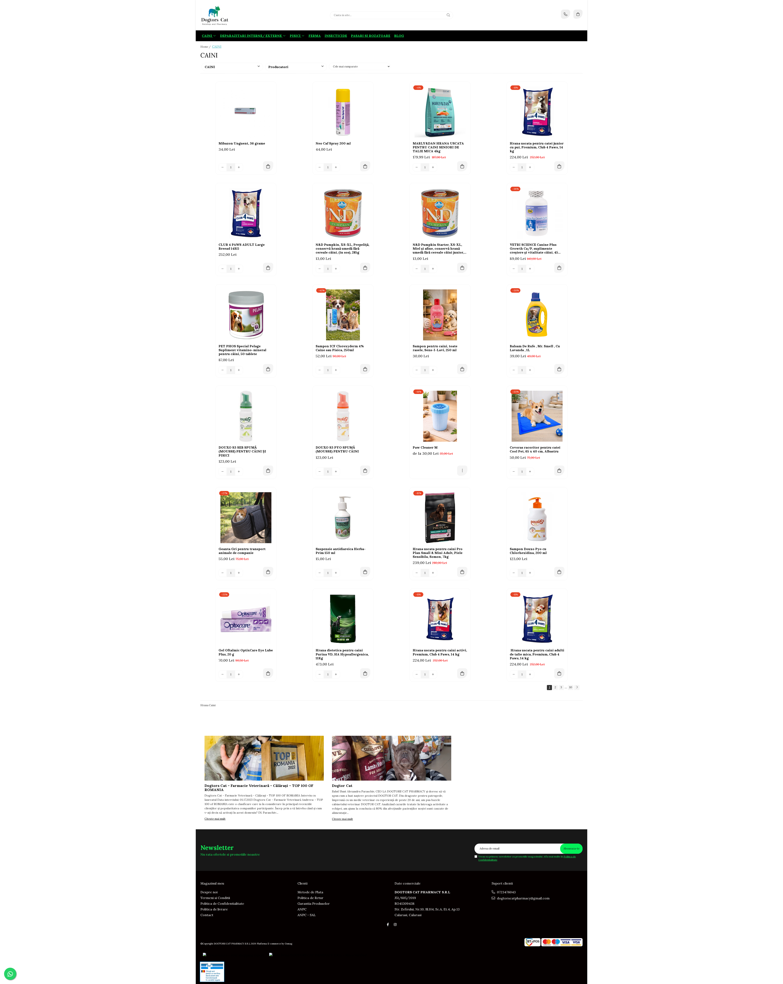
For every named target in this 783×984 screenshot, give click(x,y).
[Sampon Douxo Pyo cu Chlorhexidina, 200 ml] (537, 517)
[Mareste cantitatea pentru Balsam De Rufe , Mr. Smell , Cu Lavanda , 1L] (530, 370)
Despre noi (209, 892)
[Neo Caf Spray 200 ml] (343, 112)
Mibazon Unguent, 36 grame (242, 143)
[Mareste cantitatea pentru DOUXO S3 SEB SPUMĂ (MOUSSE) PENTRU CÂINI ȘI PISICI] (239, 472)
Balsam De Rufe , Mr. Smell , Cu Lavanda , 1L (535, 348)
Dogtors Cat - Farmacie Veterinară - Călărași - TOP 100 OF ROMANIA (259, 787)
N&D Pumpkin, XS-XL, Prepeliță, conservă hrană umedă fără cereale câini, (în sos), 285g (342, 248)
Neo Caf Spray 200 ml (333, 143)
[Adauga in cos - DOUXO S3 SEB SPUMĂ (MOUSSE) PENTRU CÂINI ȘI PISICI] (268, 471)
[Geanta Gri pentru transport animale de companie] (246, 517)
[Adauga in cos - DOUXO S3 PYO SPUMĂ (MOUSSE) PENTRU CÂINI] (365, 471)
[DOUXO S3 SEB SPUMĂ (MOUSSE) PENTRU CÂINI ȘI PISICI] (246, 416)
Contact (206, 915)
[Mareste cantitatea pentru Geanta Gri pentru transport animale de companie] (239, 573)
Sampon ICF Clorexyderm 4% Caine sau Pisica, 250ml (340, 348)
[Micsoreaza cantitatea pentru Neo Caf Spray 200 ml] (320, 167)
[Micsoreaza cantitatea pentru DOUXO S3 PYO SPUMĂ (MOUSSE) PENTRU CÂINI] (320, 472)
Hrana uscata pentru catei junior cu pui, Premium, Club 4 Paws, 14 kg (537, 147)
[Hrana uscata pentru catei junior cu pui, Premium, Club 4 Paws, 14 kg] (537, 112)
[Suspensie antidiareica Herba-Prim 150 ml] (343, 517)
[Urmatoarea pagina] (577, 687)
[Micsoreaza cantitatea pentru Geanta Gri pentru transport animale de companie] (223, 573)
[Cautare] (448, 15)
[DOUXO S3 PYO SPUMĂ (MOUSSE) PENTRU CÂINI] (343, 416)
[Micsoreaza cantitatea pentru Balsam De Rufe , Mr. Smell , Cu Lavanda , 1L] (514, 370)
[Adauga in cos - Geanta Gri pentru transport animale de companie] (268, 572)
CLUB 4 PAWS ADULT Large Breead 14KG (242, 246)
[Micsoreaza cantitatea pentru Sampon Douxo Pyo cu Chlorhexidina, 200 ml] (514, 573)
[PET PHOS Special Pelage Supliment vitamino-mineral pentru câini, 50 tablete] (246, 315)
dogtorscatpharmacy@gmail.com (523, 898)
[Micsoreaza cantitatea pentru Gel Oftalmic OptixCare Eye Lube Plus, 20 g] (223, 674)
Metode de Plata (310, 892)
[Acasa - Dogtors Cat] (225, 15)
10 (570, 687)
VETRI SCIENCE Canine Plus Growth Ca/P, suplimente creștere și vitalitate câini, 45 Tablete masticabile (534, 249)
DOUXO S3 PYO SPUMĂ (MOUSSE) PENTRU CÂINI (337, 449)
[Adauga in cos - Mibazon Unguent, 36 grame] (268, 166)
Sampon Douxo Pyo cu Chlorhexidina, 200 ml (528, 551)
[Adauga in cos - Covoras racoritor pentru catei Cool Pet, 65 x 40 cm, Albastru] (559, 471)
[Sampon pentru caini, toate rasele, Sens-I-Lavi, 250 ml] (440, 315)
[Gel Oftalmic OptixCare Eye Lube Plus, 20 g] (246, 619)
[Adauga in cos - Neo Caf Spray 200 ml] (365, 166)
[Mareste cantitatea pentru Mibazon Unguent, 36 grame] (239, 167)
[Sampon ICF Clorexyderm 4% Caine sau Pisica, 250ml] (343, 315)
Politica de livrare (214, 909)
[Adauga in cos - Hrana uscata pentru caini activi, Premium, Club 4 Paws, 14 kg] (462, 673)
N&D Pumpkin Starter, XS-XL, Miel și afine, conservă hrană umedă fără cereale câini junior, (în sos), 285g (438, 249)
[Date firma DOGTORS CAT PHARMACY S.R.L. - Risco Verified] (318, 954)
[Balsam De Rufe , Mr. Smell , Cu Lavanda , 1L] (537, 315)
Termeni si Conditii (215, 898)
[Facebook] (387, 924)
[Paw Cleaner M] (440, 416)
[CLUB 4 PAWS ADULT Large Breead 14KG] (246, 213)
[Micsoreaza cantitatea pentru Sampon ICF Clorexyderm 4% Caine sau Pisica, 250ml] (320, 370)
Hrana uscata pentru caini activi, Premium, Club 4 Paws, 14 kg (440, 652)
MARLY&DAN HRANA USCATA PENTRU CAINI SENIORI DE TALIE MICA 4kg (438, 147)
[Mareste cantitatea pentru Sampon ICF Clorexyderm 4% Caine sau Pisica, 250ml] (336, 370)
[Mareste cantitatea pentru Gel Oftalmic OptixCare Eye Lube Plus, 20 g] (239, 674)
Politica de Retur (310, 898)
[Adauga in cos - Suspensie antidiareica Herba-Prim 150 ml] (365, 572)
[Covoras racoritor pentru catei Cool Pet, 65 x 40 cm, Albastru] (537, 416)
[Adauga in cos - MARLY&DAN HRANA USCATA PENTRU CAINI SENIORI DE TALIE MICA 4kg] (462, 166)
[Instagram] (395, 924)
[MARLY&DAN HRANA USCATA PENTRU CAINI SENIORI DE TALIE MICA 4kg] (440, 112)
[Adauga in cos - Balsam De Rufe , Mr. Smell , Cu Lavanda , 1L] (559, 369)
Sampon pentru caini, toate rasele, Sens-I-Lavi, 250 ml (435, 348)
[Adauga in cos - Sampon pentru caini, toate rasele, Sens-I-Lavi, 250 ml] (462, 369)
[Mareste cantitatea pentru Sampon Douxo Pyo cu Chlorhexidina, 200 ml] (530, 573)
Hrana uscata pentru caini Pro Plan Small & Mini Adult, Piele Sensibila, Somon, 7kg (437, 553)
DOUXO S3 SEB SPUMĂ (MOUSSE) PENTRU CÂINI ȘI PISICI (242, 451)
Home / (205, 47)
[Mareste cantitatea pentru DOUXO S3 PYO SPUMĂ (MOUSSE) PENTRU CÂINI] (336, 472)
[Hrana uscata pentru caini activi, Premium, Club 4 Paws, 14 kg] (440, 619)
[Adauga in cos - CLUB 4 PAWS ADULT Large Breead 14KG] (268, 268)
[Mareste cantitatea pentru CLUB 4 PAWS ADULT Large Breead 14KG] (239, 269)
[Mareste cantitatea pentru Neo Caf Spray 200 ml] (336, 167)
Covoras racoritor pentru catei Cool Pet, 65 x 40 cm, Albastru (535, 449)
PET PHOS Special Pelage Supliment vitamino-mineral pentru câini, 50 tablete (242, 350)
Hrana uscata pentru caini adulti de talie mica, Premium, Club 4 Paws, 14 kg (537, 654)
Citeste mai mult (215, 819)
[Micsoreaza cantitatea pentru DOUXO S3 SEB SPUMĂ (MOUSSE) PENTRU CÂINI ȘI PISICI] (223, 472)
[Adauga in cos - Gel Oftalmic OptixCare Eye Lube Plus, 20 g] (268, 673)
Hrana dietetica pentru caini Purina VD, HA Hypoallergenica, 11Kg (342, 654)
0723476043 (506, 892)
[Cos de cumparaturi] (578, 14)
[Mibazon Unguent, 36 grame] (246, 112)
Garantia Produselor (313, 903)
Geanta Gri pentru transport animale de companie (242, 551)
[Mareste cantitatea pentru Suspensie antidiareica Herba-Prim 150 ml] (336, 573)
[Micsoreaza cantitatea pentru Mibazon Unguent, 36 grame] (223, 167)
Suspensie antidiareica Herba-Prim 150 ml (341, 551)
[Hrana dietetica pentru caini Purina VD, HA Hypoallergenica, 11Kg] (343, 619)
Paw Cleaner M (425, 447)
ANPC (301, 909)
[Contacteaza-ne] (565, 14)
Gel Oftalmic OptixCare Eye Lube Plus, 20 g (246, 652)
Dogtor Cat (342, 785)
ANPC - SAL (306, 915)
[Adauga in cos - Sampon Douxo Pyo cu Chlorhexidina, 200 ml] (559, 572)
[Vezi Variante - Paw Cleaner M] (462, 471)
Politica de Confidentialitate (222, 903)
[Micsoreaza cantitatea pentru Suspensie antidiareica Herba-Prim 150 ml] (320, 573)
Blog (399, 36)
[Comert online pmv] (212, 972)
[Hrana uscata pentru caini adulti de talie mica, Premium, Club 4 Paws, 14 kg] (537, 619)
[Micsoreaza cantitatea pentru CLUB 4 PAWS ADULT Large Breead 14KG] (223, 269)
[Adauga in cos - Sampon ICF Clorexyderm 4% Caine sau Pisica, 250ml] (365, 369)
